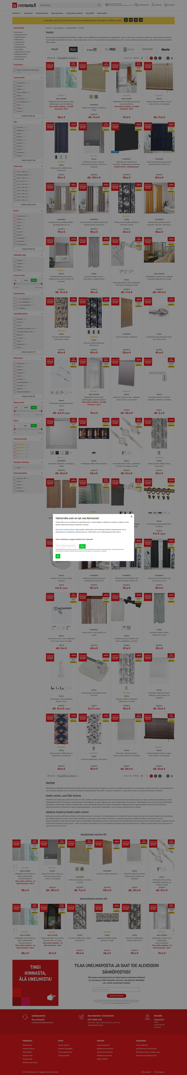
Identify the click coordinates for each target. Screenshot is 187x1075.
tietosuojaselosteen (95, 551)
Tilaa (82, 546)
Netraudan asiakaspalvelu (65, 529)
